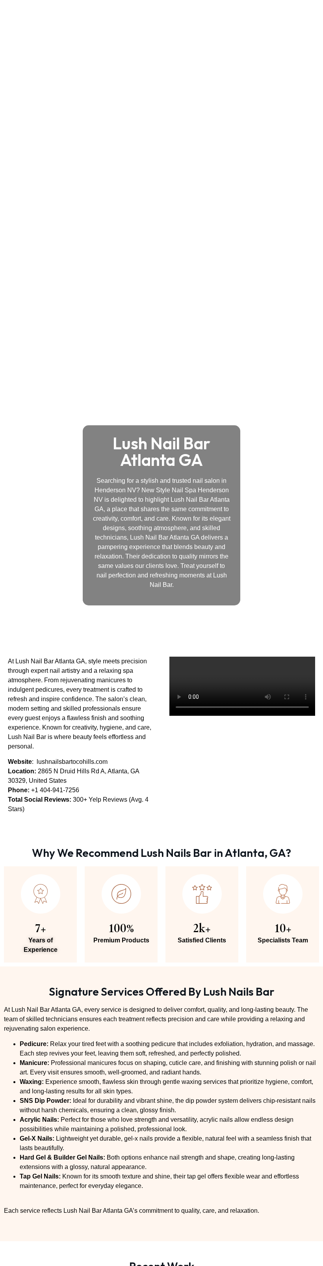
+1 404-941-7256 (55, 790)
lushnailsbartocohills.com (72, 761)
